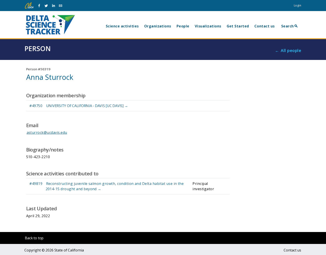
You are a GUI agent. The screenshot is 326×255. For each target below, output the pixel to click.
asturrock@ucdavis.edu (47, 132)
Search (287, 26)
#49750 (36, 105)
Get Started (238, 26)
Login (297, 5)
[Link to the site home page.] (50, 24)
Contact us (264, 26)
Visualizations (208, 26)
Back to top (34, 238)
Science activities (122, 26)
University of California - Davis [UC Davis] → (87, 105)
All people (291, 50)
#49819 (36, 183)
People (183, 26)
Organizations (157, 26)
